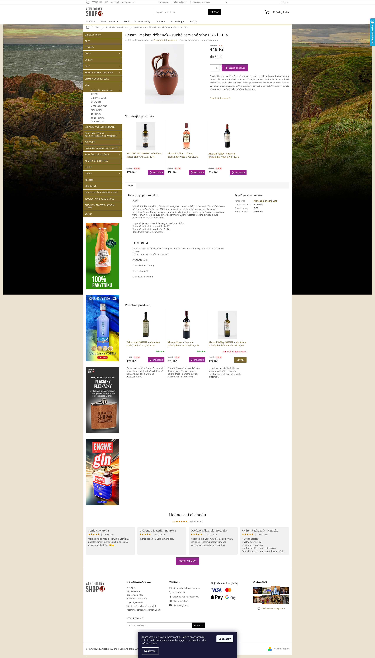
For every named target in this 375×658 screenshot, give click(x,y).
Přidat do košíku (237, 67)
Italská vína (96, 113)
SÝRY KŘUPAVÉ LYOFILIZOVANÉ (100, 126)
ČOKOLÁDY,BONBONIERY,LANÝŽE (101, 148)
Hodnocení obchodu (187, 514)
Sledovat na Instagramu (273, 608)
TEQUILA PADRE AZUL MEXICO (99, 198)
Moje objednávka (135, 602)
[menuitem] (90, 21)
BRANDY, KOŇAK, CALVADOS (99, 72)
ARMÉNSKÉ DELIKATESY (96, 160)
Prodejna (163, 2)
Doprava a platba (201, 2)
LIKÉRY (88, 167)
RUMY (88, 53)
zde (155, 643)
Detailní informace (219, 98)
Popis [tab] (130, 185)
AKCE (87, 41)
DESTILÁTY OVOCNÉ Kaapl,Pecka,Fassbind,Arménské (101, 134)
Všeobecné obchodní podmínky (142, 606)
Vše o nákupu (180, 2)
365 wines (96, 101)
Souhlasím (225, 638)
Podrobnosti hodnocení (165, 40)
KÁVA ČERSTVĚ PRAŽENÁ (97, 154)
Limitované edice (93, 34)
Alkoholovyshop (180, 605)
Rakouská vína (97, 117)
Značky (88, 213)
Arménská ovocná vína (101, 90)
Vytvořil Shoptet (281, 648)
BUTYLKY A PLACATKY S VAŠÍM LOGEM (99, 206)
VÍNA (87, 85)
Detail (240, 359)
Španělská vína (97, 121)
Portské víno (96, 109)
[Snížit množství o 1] (220, 69)
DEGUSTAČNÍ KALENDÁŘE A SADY (101, 192)
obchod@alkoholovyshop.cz (186, 588)
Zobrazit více (187, 561)
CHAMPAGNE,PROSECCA (97, 78)
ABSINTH (89, 179)
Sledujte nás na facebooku (186, 596)
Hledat (215, 12)
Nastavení (150, 651)
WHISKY (89, 59)
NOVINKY (89, 47)
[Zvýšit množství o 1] (220, 66)
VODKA (88, 173)
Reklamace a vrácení (137, 598)
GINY (87, 66)
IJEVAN (94, 94)
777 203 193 (179, 592)
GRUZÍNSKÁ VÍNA (98, 105)
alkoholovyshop (180, 601)
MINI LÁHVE (90, 186)
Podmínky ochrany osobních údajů (144, 609)
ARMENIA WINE (98, 98)
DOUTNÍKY (90, 142)
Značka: (199, 40)
